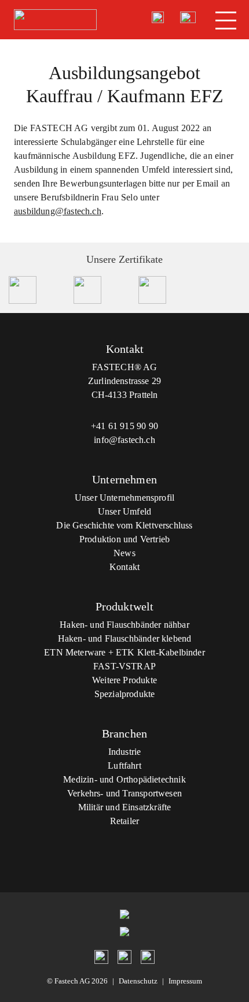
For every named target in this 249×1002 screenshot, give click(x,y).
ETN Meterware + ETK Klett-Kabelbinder (124, 652)
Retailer (124, 821)
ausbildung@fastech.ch (57, 211)
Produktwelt (125, 606)
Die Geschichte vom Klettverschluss (124, 525)
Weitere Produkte (124, 680)
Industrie (124, 752)
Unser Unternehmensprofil (124, 497)
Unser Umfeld (124, 511)
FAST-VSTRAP (124, 666)
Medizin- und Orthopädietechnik (124, 779)
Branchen (124, 733)
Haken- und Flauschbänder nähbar (124, 624)
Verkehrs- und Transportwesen (124, 793)
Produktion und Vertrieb (124, 539)
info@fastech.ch (124, 440)
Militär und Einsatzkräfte (124, 807)
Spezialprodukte (124, 694)
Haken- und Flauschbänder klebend (125, 638)
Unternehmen (124, 479)
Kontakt (124, 567)
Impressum (185, 981)
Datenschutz (138, 981)
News (124, 553)
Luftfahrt (124, 765)
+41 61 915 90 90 (124, 426)
